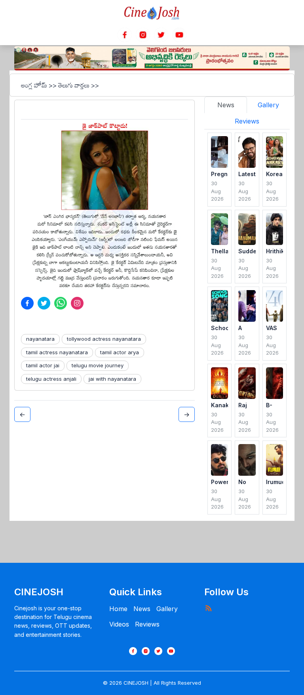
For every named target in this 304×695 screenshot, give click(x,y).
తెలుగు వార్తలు (73, 85)
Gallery (167, 609)
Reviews (147, 624)
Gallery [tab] (268, 105)
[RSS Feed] (208, 608)
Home (118, 609)
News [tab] (225, 105)
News (141, 609)
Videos (119, 624)
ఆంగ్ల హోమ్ (34, 85)
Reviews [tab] (247, 121)
